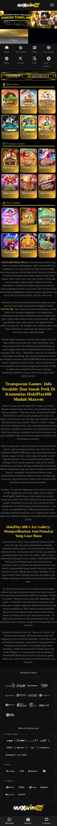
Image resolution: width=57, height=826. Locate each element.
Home (6, 52)
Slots (34, 52)
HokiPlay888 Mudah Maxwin (15, 262)
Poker (34, 63)
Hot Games (21, 52)
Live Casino (48, 52)
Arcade (20, 63)
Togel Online (46, 64)
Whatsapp (9, 823)
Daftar (14, 32)
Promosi (28, 823)
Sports (7, 63)
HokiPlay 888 (7, 309)
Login (14, 40)
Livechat (47, 823)
